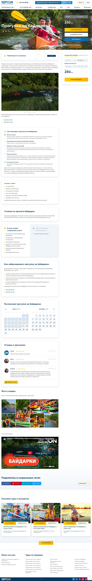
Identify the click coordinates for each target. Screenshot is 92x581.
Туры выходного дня (7, 7)
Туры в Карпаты (53, 559)
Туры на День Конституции (56, 568)
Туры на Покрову (54, 572)
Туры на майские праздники (56, 566)
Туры (9, 11)
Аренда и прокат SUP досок (81, 563)
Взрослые (68, 66)
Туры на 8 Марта (54, 564)
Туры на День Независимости (57, 570)
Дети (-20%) (80, 66)
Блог (61, 7)
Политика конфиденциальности (8, 564)
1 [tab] (29, 429)
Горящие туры (52, 7)
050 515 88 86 (23, 2)
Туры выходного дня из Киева (32, 561)
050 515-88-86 (8, 120)
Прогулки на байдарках (80, 559)
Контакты (77, 7)
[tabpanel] (30, 413)
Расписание (87, 7)
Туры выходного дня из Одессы (32, 563)
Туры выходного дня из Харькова (33, 569)
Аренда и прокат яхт (79, 565)
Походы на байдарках (80, 561)
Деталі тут (66, 2)
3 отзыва (27, 31)
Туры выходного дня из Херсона (33, 565)
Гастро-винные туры (25, 7)
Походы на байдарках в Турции (82, 569)
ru (88, 2)
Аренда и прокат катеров (81, 567)
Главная (3, 11)
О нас (68, 7)
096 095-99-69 (8, 122)
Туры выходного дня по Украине (33, 559)
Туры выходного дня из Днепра (32, 567)
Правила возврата (5, 562)
